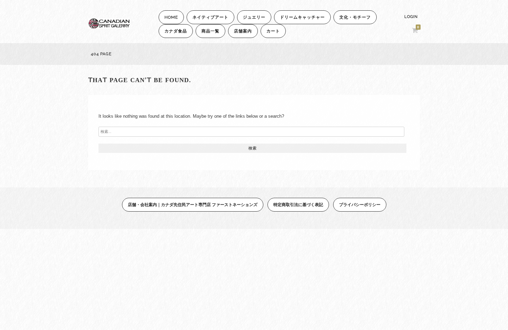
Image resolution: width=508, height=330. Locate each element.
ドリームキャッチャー (302, 17)
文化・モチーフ (355, 17)
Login (411, 16)
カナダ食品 (175, 31)
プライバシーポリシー (359, 204)
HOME (171, 17)
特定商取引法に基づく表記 (298, 204)
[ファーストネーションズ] (109, 26)
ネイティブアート (210, 17)
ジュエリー (254, 17)
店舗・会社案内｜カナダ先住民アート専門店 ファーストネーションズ (192, 204)
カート (273, 31)
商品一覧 (210, 31)
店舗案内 (243, 31)
